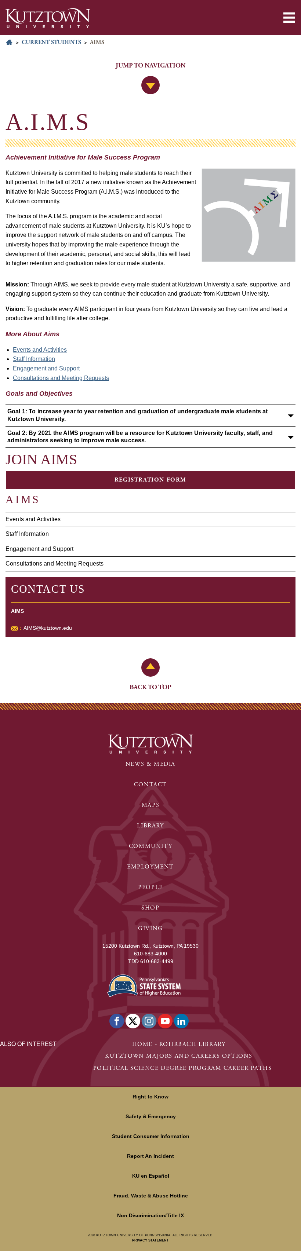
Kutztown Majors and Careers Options (179, 1056)
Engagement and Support (40, 549)
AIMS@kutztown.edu (47, 628)
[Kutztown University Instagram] (149, 1021)
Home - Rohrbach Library (179, 1044)
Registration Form (150, 480)
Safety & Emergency (151, 1116)
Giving (150, 928)
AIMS (23, 499)
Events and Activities (33, 519)
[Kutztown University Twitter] (133, 1021)
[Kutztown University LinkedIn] (181, 1021)
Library (150, 826)
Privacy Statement (150, 1240)
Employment (150, 867)
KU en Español (150, 1176)
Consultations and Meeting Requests (55, 563)
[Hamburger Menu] (289, 17)
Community (150, 846)
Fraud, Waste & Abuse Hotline (150, 1196)
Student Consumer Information (150, 1136)
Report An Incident (150, 1156)
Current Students (51, 42)
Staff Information (27, 534)
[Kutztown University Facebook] (116, 1021)
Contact (150, 785)
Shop (150, 908)
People (150, 887)
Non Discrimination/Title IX (150, 1215)
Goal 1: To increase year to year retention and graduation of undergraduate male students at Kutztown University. (137, 415)
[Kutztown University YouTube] (165, 1021)
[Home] (48, 18)
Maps (150, 805)
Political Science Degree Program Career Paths (182, 1068)
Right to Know (150, 1097)
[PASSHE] (144, 985)
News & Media (150, 764)
